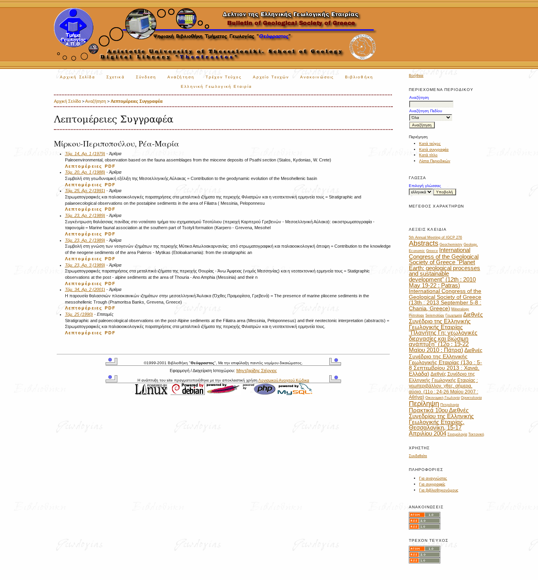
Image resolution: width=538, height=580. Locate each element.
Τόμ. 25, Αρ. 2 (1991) (85, 190)
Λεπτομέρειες (84, 166)
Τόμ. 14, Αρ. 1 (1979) (85, 153)
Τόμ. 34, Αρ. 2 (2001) (85, 289)
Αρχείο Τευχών (271, 77)
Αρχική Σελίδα (77, 77)
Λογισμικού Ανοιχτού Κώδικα (283, 380)
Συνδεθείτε (418, 456)
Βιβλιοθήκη (359, 77)
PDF (110, 166)
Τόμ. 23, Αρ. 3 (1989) (85, 265)
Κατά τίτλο (428, 155)
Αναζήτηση (181, 77)
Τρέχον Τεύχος (224, 77)
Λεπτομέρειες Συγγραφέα (137, 101)
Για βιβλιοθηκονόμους (438, 490)
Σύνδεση (146, 77)
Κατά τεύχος (430, 143)
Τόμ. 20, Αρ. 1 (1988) (85, 172)
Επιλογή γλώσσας (425, 185)
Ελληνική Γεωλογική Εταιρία (216, 86)
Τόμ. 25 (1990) (79, 314)
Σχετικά (115, 77)
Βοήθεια (416, 75)
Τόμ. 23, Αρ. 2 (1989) (85, 215)
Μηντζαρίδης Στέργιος (256, 370)
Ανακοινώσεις (317, 77)
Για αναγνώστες (433, 478)
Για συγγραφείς (432, 484)
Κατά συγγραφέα (434, 149)
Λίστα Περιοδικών (434, 161)
